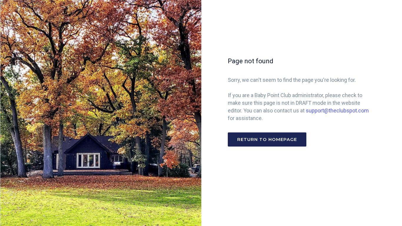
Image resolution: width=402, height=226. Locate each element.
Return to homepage (267, 139)
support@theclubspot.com (337, 110)
